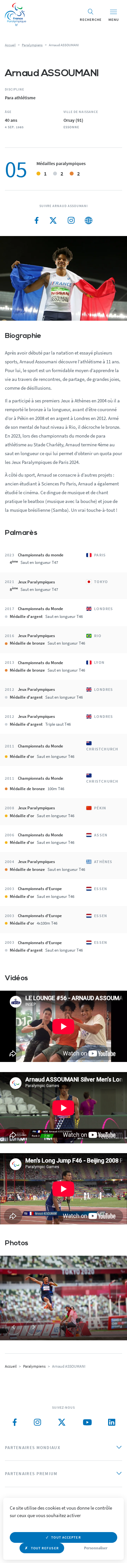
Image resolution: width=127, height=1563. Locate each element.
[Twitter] (53, 220)
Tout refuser (45, 1548)
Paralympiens (32, 45)
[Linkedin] (111, 1422)
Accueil (10, 45)
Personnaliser (95, 1547)
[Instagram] (71, 220)
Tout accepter (66, 1537)
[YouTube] (87, 1422)
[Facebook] (37, 220)
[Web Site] (88, 220)
